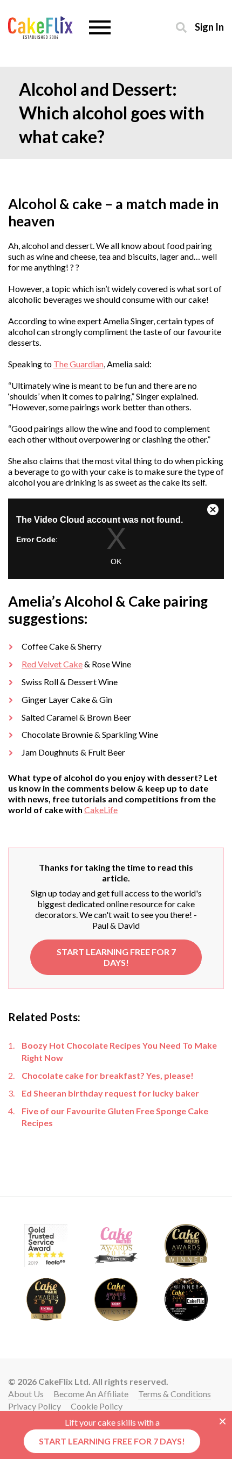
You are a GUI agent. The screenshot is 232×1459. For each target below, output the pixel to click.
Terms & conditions (174, 1394)
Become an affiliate (90, 1394)
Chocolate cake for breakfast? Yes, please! (108, 1075)
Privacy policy (34, 1406)
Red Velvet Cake (52, 664)
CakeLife (101, 810)
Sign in (209, 26)
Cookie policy (96, 1406)
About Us (26, 1394)
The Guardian (78, 364)
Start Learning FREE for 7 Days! (116, 956)
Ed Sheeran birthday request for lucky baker (110, 1093)
